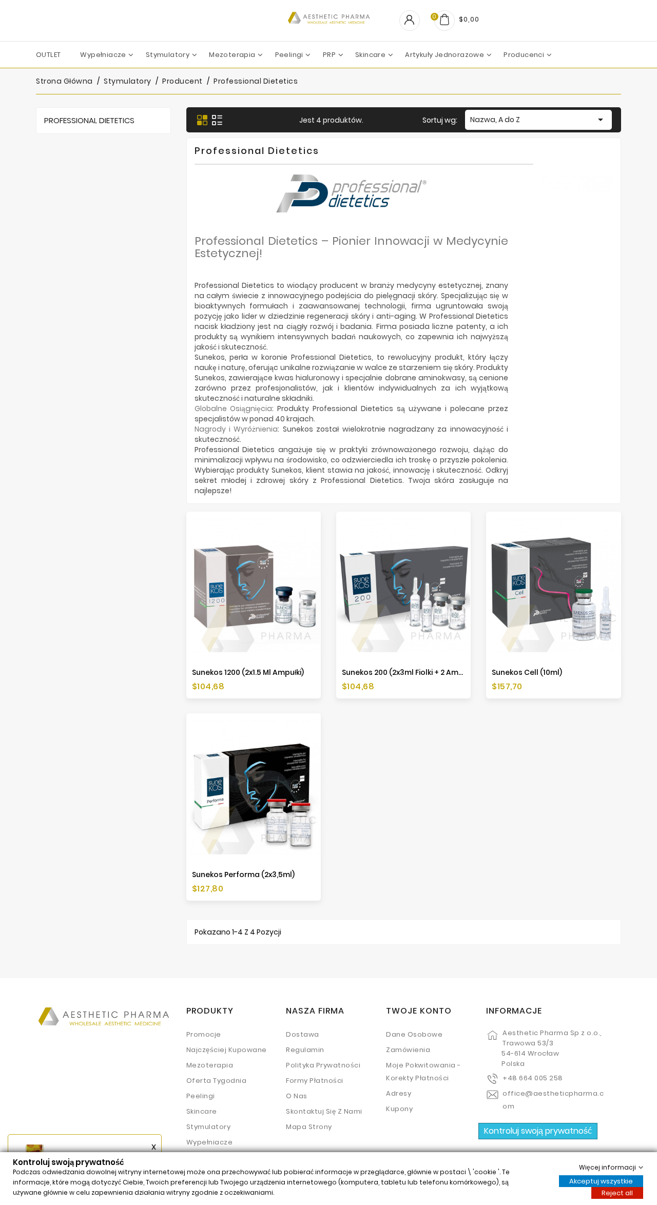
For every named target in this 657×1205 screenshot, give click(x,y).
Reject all (617, 1192)
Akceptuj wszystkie (601, 1180)
